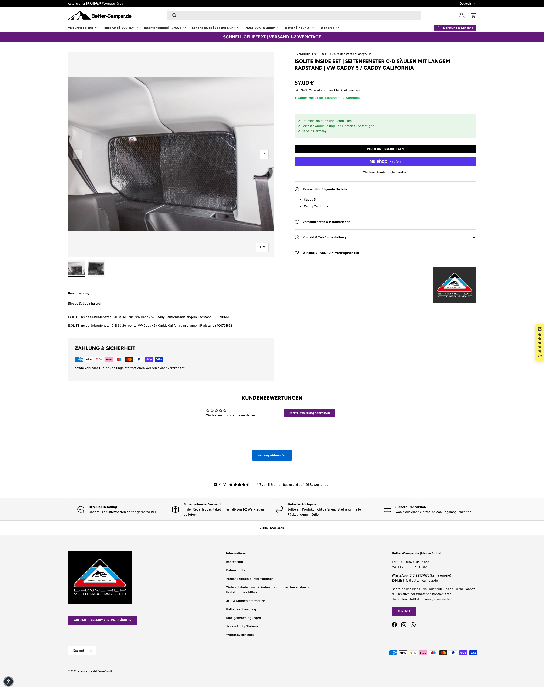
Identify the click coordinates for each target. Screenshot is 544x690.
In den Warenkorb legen (385, 149)
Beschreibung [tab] (78, 293)
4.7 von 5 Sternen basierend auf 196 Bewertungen (293, 484)
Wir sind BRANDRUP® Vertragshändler (102, 620)
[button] (540, 342)
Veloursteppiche (80, 27)
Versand (314, 90)
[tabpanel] (171, 314)
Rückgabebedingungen (243, 618)
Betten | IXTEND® (297, 27)
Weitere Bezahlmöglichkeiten (385, 172)
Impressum (234, 562)
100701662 (224, 325)
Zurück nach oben (272, 528)
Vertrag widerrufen (272, 455)
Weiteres (327, 27)
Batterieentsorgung (241, 609)
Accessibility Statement (244, 626)
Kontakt (404, 611)
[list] (171, 154)
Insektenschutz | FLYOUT (162, 27)
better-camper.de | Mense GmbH (94, 671)
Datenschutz (235, 570)
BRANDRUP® (303, 54)
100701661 (221, 317)
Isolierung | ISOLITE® (118, 27)
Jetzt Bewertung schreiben (309, 413)
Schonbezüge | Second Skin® (213, 27)
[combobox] (294, 15)
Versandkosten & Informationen (250, 579)
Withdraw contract (240, 635)
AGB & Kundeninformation (245, 601)
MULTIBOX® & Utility (260, 27)
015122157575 (419, 575)
